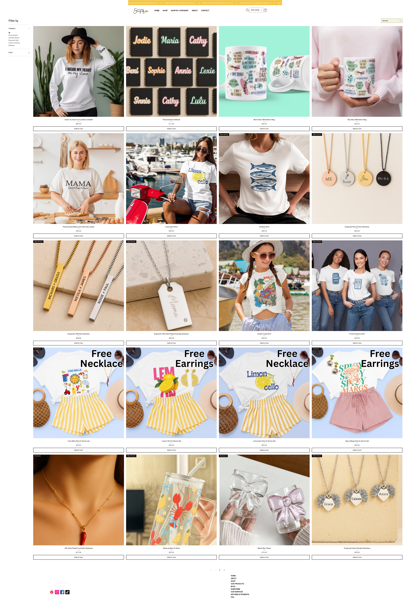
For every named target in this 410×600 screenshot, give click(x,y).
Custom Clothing (14, 43)
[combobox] (392, 21)
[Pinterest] (52, 592)
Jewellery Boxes (14, 38)
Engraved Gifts (14, 40)
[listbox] (256, 10)
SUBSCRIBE (235, 589)
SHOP (233, 581)
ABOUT (233, 578)
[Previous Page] (211, 570)
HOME (233, 576)
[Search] (247, 10)
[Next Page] (224, 570)
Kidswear (12, 45)
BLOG (233, 586)
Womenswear (13, 35)
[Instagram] (57, 592)
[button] (179, 10)
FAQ (232, 597)
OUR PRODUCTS (237, 584)
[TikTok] (67, 592)
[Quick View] (78, 71)
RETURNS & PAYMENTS (237, 594)
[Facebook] (62, 592)
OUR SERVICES (237, 592)
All (9, 33)
